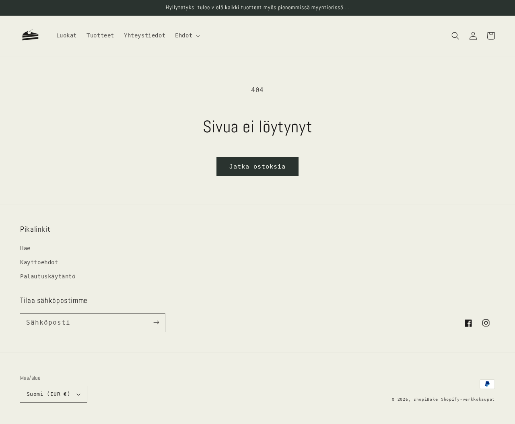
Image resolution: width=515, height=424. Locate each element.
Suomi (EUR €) (48, 394)
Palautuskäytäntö (48, 276)
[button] (455, 36)
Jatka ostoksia (257, 166)
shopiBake (426, 399)
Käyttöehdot (39, 262)
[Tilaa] (156, 322)
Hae (25, 248)
